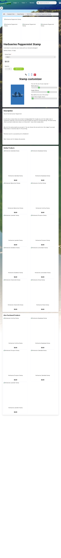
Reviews (32, 2)
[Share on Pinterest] (35, 75)
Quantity (7, 66)
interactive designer (32, 48)
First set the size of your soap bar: (40, 83)
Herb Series (30, 14)
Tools (23, 2)
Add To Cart (19, 68)
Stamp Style (8, 54)
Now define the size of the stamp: (39, 94)
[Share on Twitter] (29, 75)
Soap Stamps (20, 14)
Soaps (15, 2)
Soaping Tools (11, 14)
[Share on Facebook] (31, 75)
